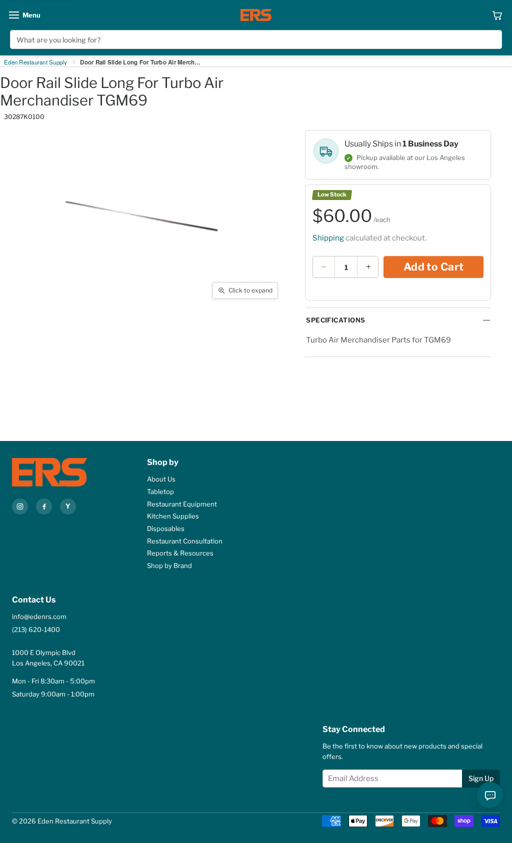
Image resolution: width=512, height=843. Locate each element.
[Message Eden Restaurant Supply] (490, 795)
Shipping (328, 238)
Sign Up (481, 778)
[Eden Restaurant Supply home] (256, 15)
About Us (161, 479)
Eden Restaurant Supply (36, 62)
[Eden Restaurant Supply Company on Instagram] (20, 506)
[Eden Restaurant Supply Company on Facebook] (44, 506)
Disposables (165, 528)
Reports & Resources (180, 553)
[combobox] (256, 39)
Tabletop (160, 492)
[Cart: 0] (497, 15)
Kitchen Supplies (173, 516)
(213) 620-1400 (36, 630)
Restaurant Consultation (184, 541)
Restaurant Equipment (182, 504)
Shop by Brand (169, 566)
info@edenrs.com (39, 616)
